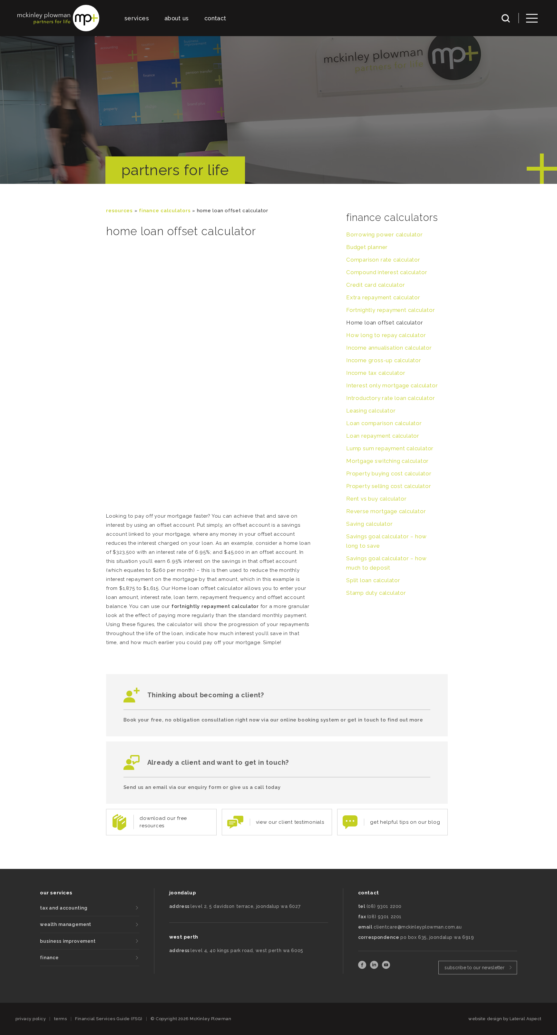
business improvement (68, 941)
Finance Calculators (165, 211)
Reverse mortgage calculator (386, 511)
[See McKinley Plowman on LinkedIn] (374, 967)
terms (60, 1018)
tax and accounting (64, 908)
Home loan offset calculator (384, 322)
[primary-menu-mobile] (532, 18)
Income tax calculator (376, 373)
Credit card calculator (375, 285)
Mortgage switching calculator (387, 461)
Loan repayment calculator (382, 436)
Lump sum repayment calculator (390, 448)
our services (56, 893)
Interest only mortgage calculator (392, 385)
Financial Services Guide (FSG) (108, 1018)
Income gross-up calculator (383, 360)
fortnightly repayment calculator (215, 606)
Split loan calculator (373, 580)
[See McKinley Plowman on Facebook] (362, 967)
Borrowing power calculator (384, 234)
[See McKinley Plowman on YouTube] (386, 967)
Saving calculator (369, 524)
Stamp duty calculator (376, 593)
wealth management (65, 924)
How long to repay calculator (386, 335)
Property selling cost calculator (388, 486)
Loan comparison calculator (384, 423)
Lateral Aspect (526, 1018)
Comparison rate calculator (383, 259)
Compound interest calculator (386, 272)
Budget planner (367, 247)
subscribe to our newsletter (474, 967)
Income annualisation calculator (389, 347)
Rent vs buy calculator (376, 498)
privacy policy (30, 1018)
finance (49, 957)
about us (176, 18)
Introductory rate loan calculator (390, 398)
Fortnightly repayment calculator (390, 310)
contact (215, 18)
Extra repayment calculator (383, 297)
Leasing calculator (371, 410)
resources (119, 211)
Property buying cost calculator (389, 473)
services (136, 18)
